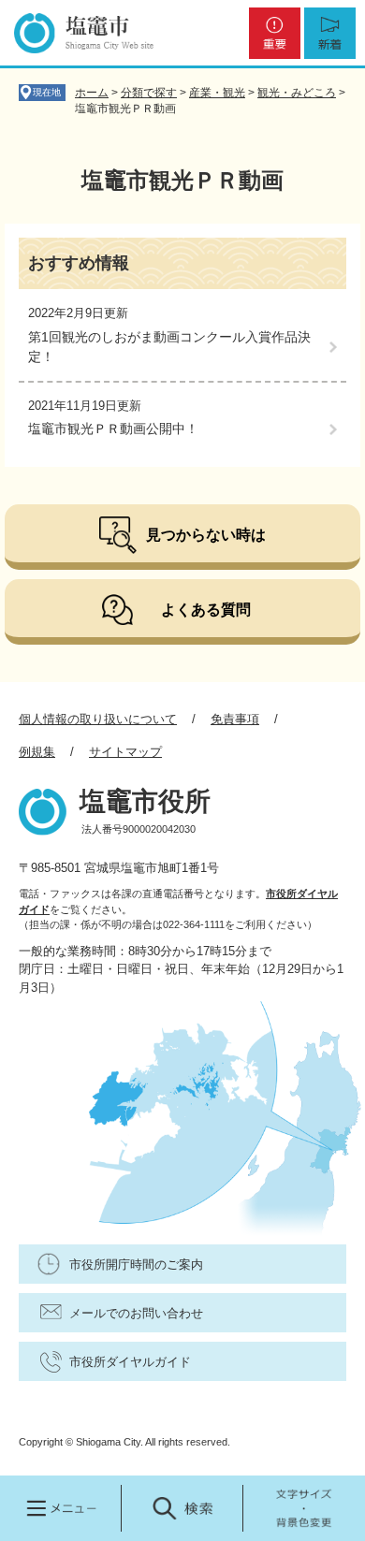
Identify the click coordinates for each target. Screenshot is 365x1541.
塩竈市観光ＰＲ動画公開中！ (113, 428)
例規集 (37, 752)
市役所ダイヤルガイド (130, 1362)
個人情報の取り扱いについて (98, 719)
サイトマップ (125, 752)
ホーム (92, 92)
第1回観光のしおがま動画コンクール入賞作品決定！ (169, 346)
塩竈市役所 (145, 801)
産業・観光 (217, 92)
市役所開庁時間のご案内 (136, 1265)
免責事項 (235, 719)
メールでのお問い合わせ (136, 1313)
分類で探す (149, 92)
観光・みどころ (296, 92)
